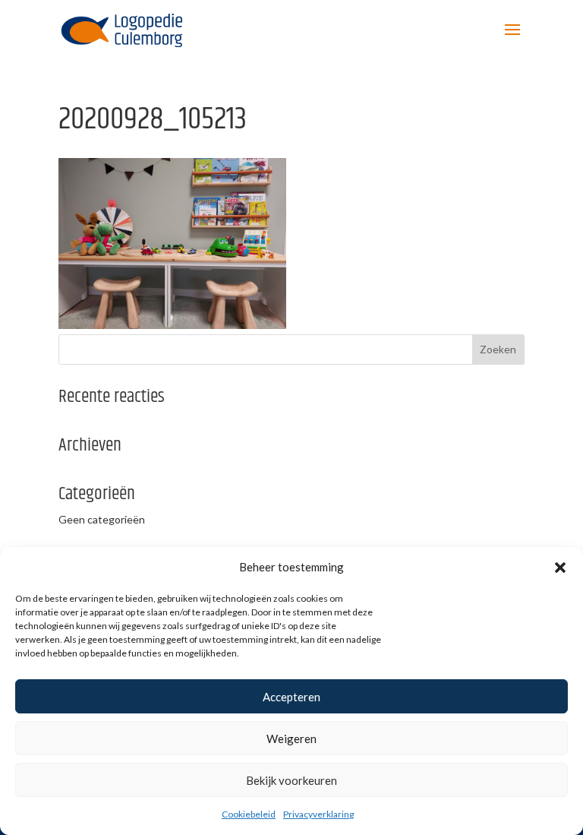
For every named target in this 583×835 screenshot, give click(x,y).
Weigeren (291, 738)
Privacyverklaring (318, 814)
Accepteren (291, 697)
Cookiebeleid (249, 814)
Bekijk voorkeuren (291, 780)
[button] (560, 567)
